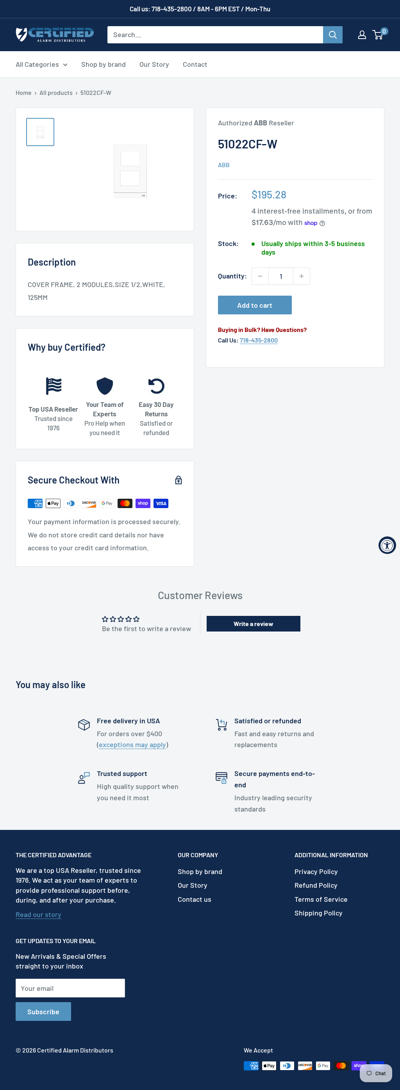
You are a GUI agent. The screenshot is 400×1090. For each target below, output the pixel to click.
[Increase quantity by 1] (301, 276)
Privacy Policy (316, 871)
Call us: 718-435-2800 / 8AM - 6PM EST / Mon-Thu (200, 8)
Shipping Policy (319, 912)
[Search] (333, 34)
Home (24, 92)
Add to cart (254, 305)
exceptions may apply (132, 744)
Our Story (154, 64)
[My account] (362, 34)
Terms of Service (321, 899)
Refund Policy (316, 885)
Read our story (38, 914)
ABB (224, 164)
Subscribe (43, 1011)
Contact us (194, 899)
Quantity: (232, 275)
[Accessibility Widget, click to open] (387, 545)
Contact (195, 64)
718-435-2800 (259, 340)
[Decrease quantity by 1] (260, 276)
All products (56, 92)
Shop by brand (103, 64)
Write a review (253, 623)
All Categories (37, 64)
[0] (378, 34)
